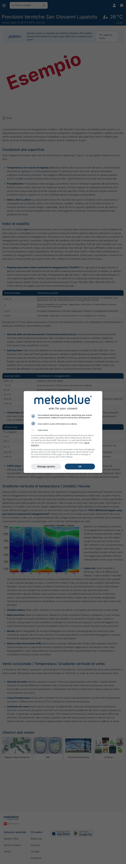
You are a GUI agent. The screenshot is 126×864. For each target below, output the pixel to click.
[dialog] (63, 432)
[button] (63, 430)
